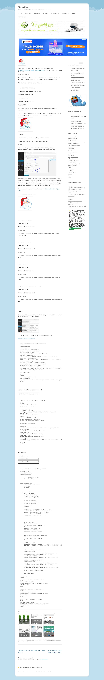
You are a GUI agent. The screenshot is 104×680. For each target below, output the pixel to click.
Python (69, 177)
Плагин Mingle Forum (73, 160)
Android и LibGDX (55, 13)
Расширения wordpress (73, 143)
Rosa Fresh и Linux (72, 172)
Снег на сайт (73, 78)
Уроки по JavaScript (72, 165)
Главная (20, 13)
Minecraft (70, 174)
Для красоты (57, 640)
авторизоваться (44, 659)
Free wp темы (37, 13)
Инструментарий (72, 136)
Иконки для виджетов (76, 89)
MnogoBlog (23, 7)
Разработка (71, 155)
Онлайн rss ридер (22, 16)
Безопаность (71, 148)
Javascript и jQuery (50, 640)
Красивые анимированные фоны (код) (77, 206)
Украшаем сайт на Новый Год (77, 77)
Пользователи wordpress (74, 145)
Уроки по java (65, 13)
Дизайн (70, 150)
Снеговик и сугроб (75, 90)
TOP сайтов (45, 13)
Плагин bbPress (72, 158)
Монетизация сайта (72, 152)
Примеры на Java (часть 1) (74, 185)
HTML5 (69, 167)
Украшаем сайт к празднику (24, 641)
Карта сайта (28, 13)
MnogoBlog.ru (45, 671)
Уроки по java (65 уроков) (74, 163)
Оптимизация (71, 147)
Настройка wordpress (73, 140)
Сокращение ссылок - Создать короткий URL (30, 667)
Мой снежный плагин (75, 80)
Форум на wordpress (73, 157)
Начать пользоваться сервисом (75, 229)
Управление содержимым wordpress (76, 141)
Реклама (74, 13)
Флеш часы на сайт (75, 114)
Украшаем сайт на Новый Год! (77, 72)
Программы (71, 153)
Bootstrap (70, 170)
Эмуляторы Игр (71, 175)
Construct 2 (71, 169)
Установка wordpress (73, 138)
